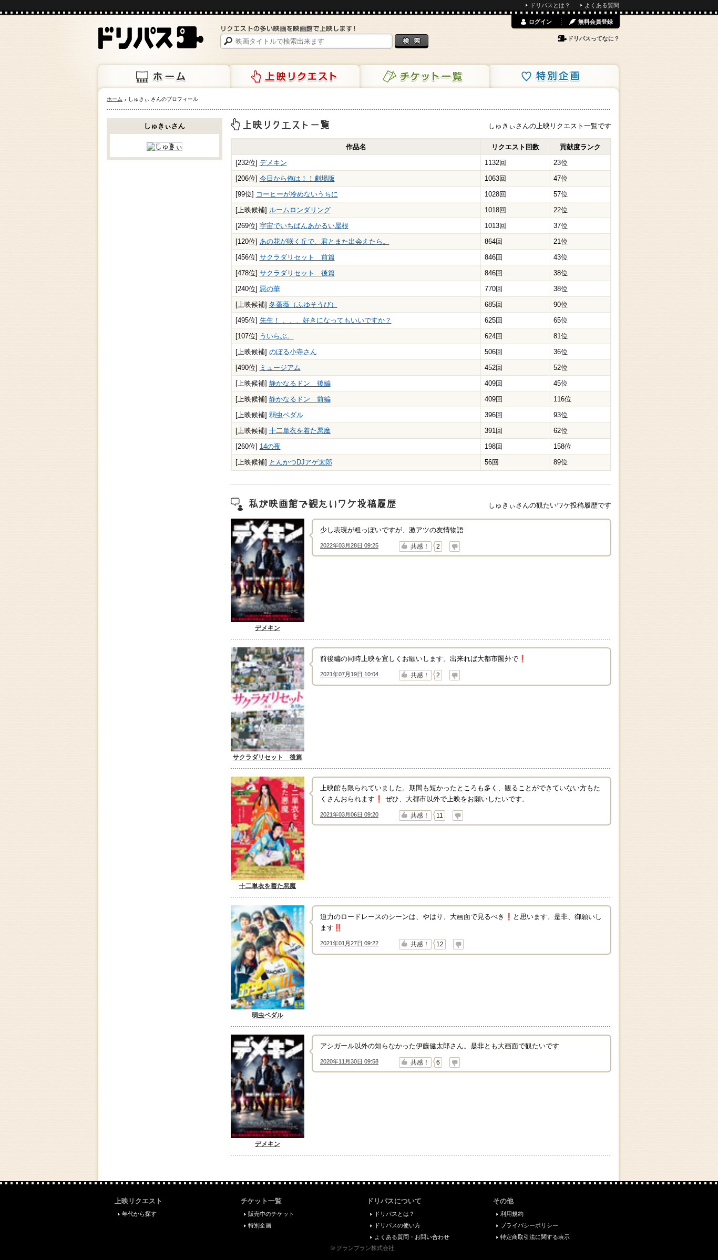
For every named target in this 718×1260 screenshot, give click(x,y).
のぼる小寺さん (293, 352)
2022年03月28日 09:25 (349, 545)
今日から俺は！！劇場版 (297, 178)
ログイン (540, 21)
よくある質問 (601, 5)
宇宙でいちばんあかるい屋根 (304, 226)
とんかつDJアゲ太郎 (300, 462)
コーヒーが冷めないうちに (297, 194)
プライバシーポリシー (529, 1225)
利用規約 (512, 1214)
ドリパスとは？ (550, 5)
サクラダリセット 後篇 (297, 273)
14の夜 (270, 446)
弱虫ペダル (286, 415)
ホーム (164, 76)
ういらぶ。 (277, 336)
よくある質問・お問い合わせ (411, 1237)
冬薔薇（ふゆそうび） (303, 304)
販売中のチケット (271, 1214)
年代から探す (139, 1214)
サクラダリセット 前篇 (297, 257)
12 (440, 944)
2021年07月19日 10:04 (349, 674)
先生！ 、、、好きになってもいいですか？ (326, 320)
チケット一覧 (424, 76)
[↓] (454, 546)
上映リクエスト (294, 76)
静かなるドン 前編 (300, 399)
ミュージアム (280, 367)
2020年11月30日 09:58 (349, 1061)
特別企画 (553, 76)
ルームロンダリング (300, 210)
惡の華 (270, 289)
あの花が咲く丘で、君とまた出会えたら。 (324, 241)
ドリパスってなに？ (594, 38)
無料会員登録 (595, 21)
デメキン (273, 163)
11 (439, 815)
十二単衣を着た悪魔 (300, 431)
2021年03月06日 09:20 (349, 814)
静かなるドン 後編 (300, 383)
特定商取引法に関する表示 (535, 1237)
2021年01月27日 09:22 (349, 943)
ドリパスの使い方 (397, 1225)
